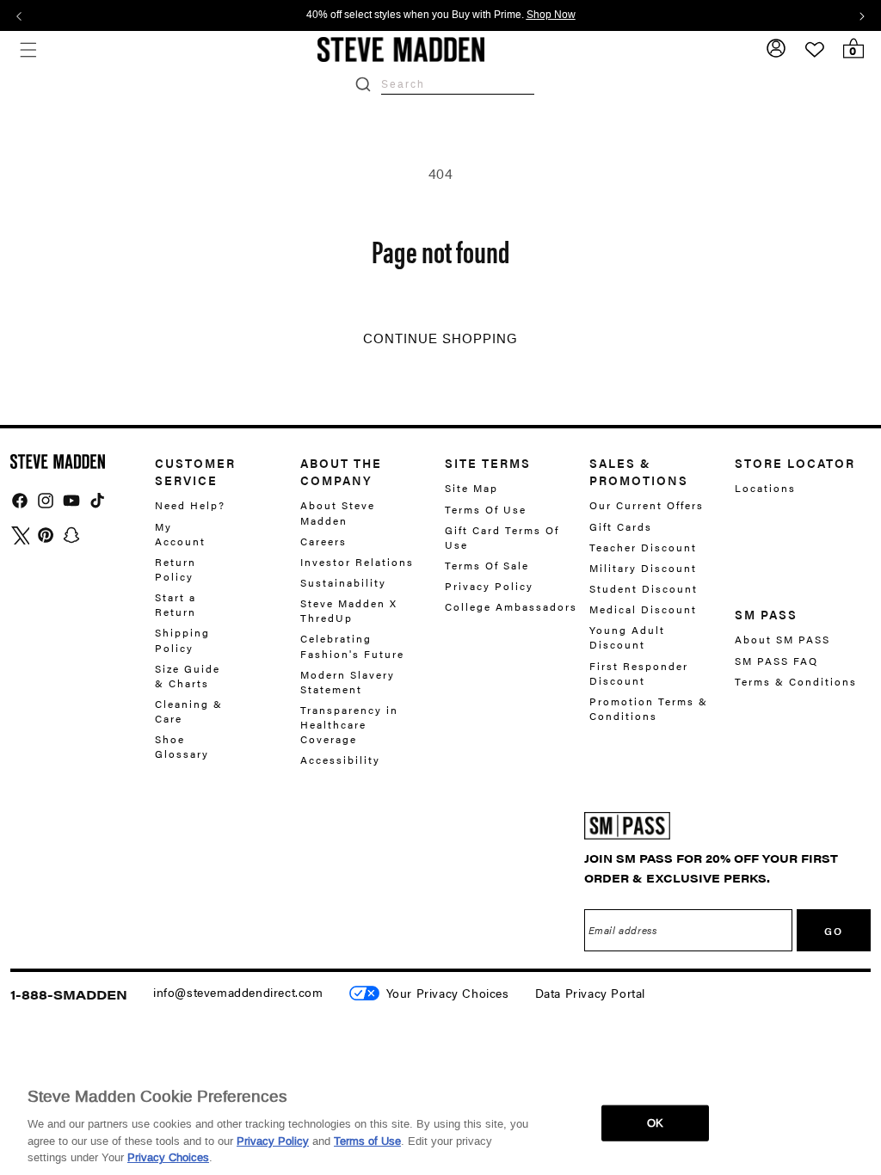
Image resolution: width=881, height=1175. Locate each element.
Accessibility (340, 759)
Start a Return (175, 604)
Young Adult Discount (627, 637)
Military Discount (643, 567)
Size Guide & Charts (187, 676)
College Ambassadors (511, 606)
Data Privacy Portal (590, 992)
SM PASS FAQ (776, 660)
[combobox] (457, 84)
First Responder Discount (638, 673)
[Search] (363, 84)
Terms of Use (367, 1141)
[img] (19, 500)
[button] (28, 49)
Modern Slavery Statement (347, 682)
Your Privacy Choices (447, 992)
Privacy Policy (489, 586)
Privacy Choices (168, 1157)
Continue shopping (440, 339)
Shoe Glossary (182, 746)
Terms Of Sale (487, 565)
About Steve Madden (337, 512)
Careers (323, 541)
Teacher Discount (643, 547)
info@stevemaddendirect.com (238, 991)
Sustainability (343, 582)
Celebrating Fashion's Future (352, 646)
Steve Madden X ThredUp (348, 610)
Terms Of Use (486, 509)
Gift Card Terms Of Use (502, 537)
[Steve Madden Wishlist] (814, 49)
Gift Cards (620, 526)
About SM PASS (782, 639)
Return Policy (175, 569)
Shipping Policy (182, 639)
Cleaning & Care (189, 711)
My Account (180, 534)
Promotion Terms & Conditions (648, 708)
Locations (765, 488)
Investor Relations (357, 561)
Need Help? (190, 505)
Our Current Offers (646, 505)
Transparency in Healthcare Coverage (349, 724)
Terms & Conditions (796, 681)
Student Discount (643, 588)
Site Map (471, 488)
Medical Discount (643, 609)
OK (655, 1123)
